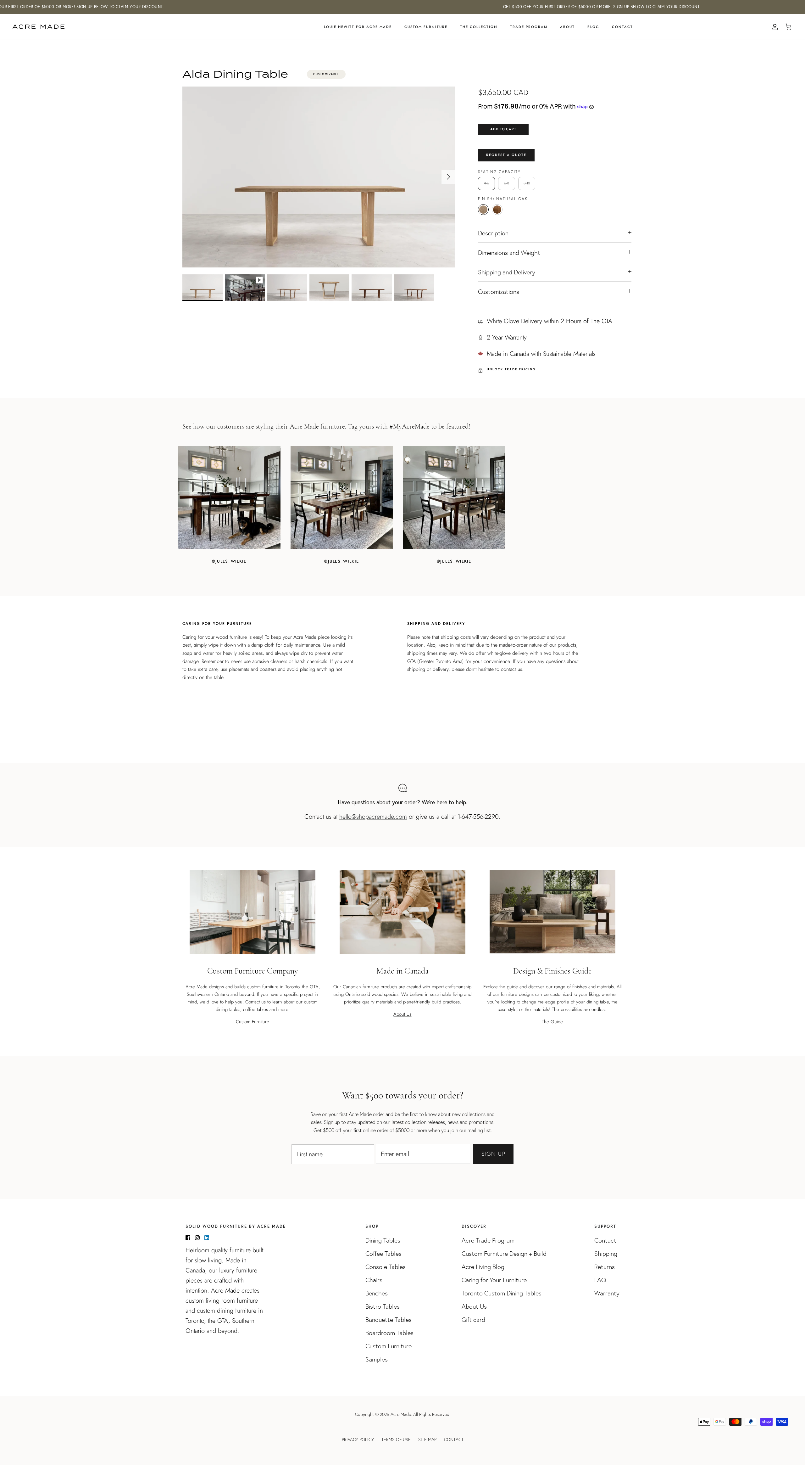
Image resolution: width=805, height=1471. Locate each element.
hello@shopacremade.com (373, 816)
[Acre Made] (38, 27)
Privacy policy (358, 1439)
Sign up (493, 1154)
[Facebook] (188, 1237)
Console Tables (385, 1267)
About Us (402, 1014)
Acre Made (401, 1414)
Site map (427, 1439)
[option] (318, 177)
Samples (376, 1359)
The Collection (478, 26)
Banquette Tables (388, 1319)
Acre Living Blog (483, 1267)
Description (493, 233)
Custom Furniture (425, 26)
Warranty (606, 1293)
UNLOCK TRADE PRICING (511, 369)
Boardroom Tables (389, 1333)
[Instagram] (197, 1237)
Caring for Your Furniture (494, 1280)
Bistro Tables (382, 1306)
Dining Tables (382, 1240)
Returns (604, 1267)
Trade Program (528, 26)
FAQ (600, 1280)
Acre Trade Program (488, 1240)
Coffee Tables (383, 1253)
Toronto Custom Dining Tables (501, 1293)
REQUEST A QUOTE (506, 154)
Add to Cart (503, 129)
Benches (376, 1293)
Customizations (498, 291)
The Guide (552, 1021)
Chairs (373, 1280)
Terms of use (396, 1439)
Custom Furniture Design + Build (504, 1253)
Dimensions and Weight (509, 252)
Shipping (605, 1253)
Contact (622, 26)
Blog (593, 26)
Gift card (473, 1319)
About (567, 26)
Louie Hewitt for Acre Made (358, 26)
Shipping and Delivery (506, 272)
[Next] (448, 177)
